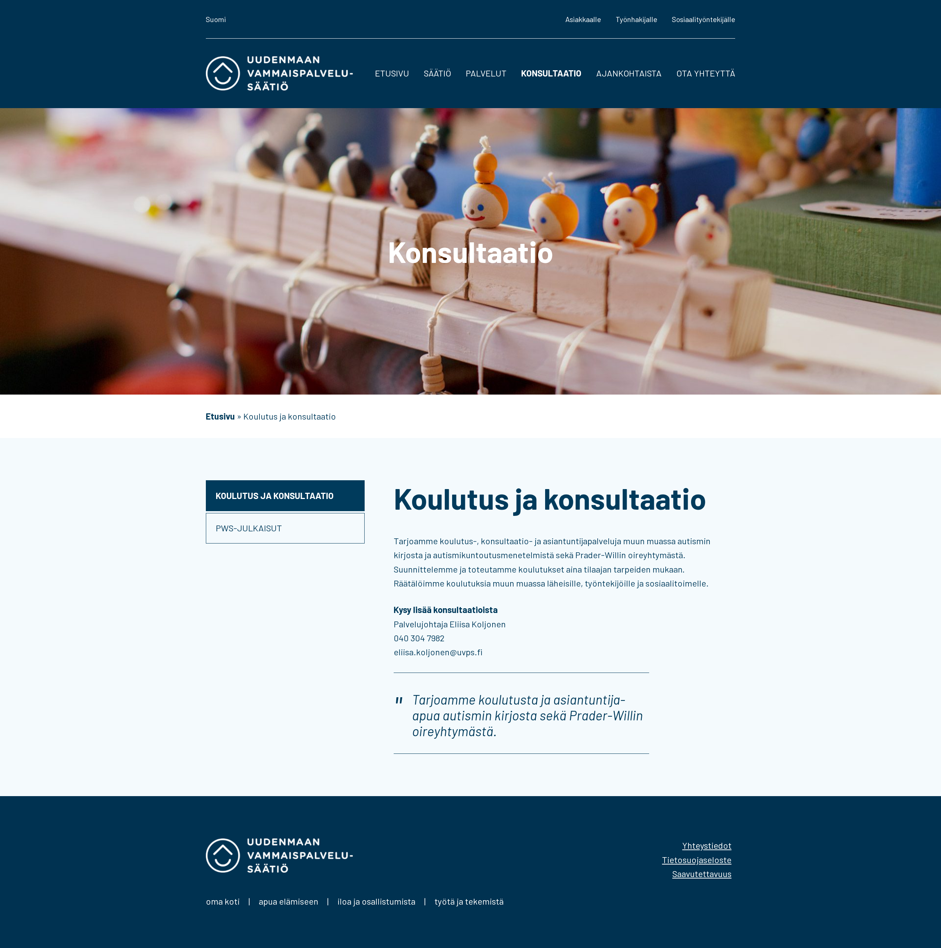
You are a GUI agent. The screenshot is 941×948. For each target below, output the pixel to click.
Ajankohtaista (629, 73)
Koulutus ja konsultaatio (275, 495)
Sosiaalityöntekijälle (703, 19)
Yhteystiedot (706, 845)
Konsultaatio (551, 73)
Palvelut (486, 73)
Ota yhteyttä (705, 73)
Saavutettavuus (701, 873)
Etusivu (392, 73)
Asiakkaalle (583, 19)
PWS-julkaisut (249, 528)
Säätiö (437, 73)
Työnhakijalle (636, 19)
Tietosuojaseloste (696, 859)
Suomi (216, 19)
